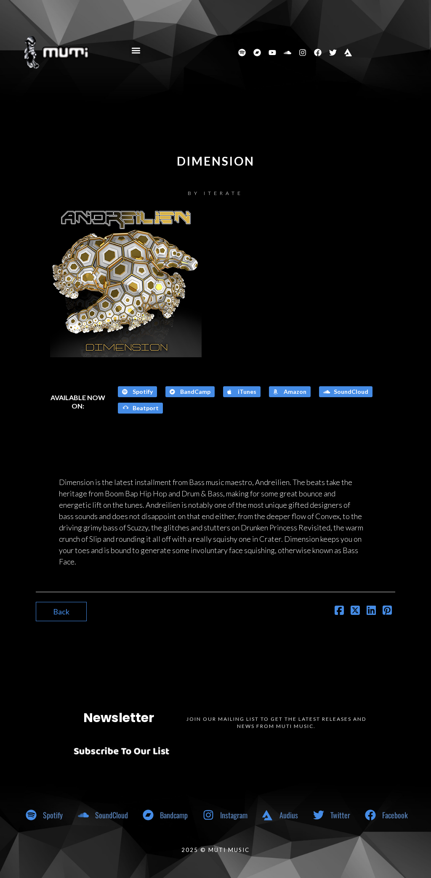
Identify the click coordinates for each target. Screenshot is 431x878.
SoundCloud (350, 391)
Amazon (294, 391)
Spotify (142, 391)
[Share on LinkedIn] (371, 611)
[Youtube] (272, 52)
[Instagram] (302, 52)
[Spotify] (242, 52)
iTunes (246, 391)
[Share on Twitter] (355, 611)
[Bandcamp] (257, 52)
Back (61, 611)
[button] (136, 51)
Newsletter (118, 718)
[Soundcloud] (287, 52)
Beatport (145, 407)
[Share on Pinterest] (387, 611)
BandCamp (194, 391)
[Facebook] (317, 52)
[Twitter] (333, 52)
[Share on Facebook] (339, 611)
